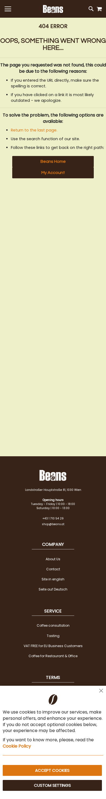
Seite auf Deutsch (53, 589)
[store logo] (53, 9)
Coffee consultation (53, 625)
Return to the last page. (34, 130)
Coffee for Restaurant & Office (53, 656)
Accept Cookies (52, 770)
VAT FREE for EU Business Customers (53, 646)
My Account (53, 172)
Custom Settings (52, 785)
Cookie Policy (17, 746)
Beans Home (53, 161)
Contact (53, 569)
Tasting (53, 635)
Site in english (53, 579)
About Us (53, 559)
